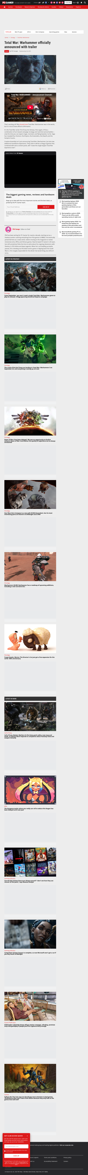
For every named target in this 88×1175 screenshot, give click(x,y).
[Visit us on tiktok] (62, 3)
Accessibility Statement (50, 1161)
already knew (23, 124)
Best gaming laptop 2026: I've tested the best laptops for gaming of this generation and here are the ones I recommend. (72, 224)
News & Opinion (30, 7)
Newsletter (69, 7)
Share (8, 88)
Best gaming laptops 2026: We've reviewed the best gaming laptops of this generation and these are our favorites (71, 205)
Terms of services (26, 211)
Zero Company (40, 32)
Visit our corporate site (66, 1145)
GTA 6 (29, 32)
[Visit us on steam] (43, 3)
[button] (85, 2)
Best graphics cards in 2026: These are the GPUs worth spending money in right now (71, 215)
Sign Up (16, 1156)
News (6, 51)
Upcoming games (54, 32)
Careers (66, 1161)
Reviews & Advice (43, 7)
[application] (30, 169)
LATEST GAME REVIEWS (77, 181)
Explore (78, 7)
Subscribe (68, 2)
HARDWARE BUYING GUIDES (64, 181)
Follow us (43, 88)
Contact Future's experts (31, 1157)
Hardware (18, 7)
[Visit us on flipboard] (60, 3)
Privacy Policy (22, 1162)
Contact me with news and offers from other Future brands (16, 1151)
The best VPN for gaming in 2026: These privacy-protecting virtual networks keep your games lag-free (72, 193)
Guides (54, 7)
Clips (65, 32)
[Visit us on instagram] (51, 3)
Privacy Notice (9, 213)
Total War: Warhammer (23, 37)
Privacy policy (67, 1157)
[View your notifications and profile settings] (81, 2)
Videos (61, 7)
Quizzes (74, 32)
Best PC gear (18, 32)
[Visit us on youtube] (54, 3)
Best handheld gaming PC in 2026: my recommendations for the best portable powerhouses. (72, 233)
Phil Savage (14, 51)
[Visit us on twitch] (57, 3)
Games (10, 7)
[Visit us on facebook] (46, 3)
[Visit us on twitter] (49, 3)
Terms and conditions (50, 1157)
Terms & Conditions (14, 1163)
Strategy (13, 37)
